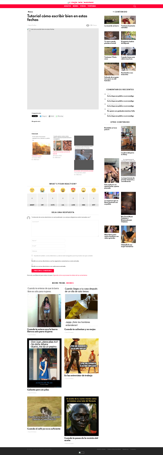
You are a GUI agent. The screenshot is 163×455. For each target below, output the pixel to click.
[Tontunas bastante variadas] (128, 20)
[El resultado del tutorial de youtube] (83, 153)
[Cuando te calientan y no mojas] (81, 307)
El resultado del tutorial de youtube (83, 171)
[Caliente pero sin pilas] (44, 363)
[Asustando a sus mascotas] (128, 67)
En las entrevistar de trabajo (78, 376)
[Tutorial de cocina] (41, 145)
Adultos (67, 6)
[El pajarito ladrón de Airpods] (128, 35)
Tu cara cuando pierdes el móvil (110, 42)
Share (29, 30)
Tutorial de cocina (36, 156)
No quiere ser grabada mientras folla (121, 111)
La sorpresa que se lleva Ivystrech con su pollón (111, 202)
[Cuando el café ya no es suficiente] (44, 411)
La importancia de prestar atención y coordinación (128, 179)
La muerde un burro (111, 26)
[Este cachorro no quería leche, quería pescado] (111, 170)
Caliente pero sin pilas (38, 390)
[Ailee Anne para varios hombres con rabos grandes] (111, 229)
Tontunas (92, 6)
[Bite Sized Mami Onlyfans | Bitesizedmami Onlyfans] (128, 203)
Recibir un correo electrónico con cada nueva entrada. (49, 266)
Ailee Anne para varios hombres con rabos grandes (111, 236)
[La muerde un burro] (111, 20)
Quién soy (125, 449)
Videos (83, 6)
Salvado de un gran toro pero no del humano (111, 79)
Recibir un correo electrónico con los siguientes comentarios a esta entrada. (55, 261)
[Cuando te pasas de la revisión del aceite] (81, 416)
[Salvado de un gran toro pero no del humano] (111, 69)
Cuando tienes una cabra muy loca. (128, 58)
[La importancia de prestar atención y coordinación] (128, 167)
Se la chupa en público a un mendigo (120, 96)
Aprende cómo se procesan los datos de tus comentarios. (70, 275)
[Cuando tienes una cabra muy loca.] (128, 51)
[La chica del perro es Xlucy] (128, 138)
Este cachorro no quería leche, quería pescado (111, 186)
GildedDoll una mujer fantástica (127, 245)
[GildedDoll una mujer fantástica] (128, 234)
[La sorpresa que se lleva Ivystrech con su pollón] (111, 195)
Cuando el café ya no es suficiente (43, 429)
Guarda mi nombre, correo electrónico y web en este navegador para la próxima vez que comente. (63, 255)
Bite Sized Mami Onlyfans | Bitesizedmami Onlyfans (127, 219)
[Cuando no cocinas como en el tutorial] (62, 143)
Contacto (133, 449)
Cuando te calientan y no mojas (79, 329)
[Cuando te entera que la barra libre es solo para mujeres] (44, 307)
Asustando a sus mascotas (127, 73)
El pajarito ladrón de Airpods (127, 42)
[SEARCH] (135, 6)
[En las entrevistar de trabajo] (81, 355)
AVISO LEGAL (101, 449)
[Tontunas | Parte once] (111, 51)
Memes (75, 6)
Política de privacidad (114, 449)
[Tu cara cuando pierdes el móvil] (111, 35)
